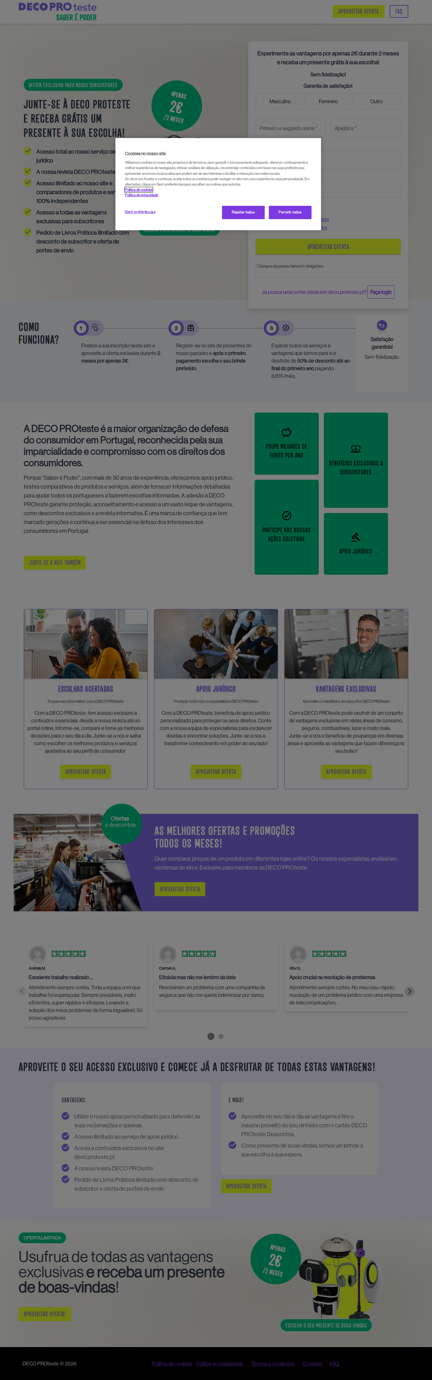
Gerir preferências (140, 212)
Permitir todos (290, 212)
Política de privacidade (141, 195)
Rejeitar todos (243, 212)
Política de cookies (138, 189)
